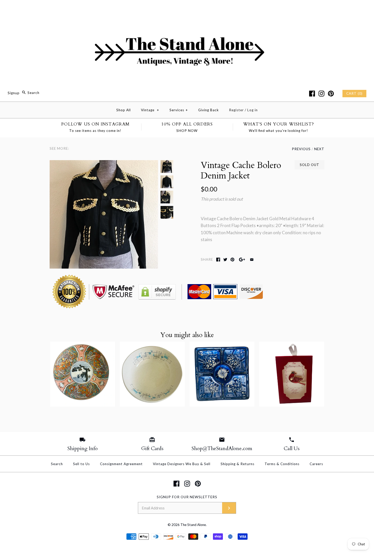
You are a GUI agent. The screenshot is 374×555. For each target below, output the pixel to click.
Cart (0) (354, 93)
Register (236, 110)
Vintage (150, 110)
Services (178, 110)
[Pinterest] (331, 93)
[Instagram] (321, 93)
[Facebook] (312, 93)
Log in (252, 110)
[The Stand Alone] (187, 8)
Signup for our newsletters (187, 497)
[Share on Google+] (242, 259)
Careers (316, 464)
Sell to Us (81, 464)
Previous (301, 149)
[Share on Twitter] (225, 259)
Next (319, 149)
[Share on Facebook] (218, 259)
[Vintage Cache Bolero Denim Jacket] (104, 163)
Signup (14, 93)
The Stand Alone (193, 525)
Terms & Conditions (282, 464)
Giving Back (208, 110)
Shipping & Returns (237, 464)
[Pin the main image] (232, 259)
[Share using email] (252, 259)
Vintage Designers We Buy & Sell (181, 464)
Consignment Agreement (121, 464)
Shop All (123, 110)
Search (57, 464)
